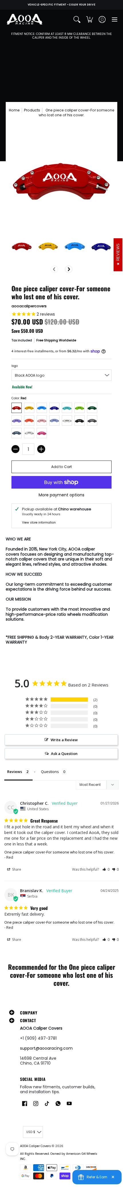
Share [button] (16, 869)
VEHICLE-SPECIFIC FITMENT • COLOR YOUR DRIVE (61, 4)
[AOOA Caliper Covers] (24, 19)
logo (14, 366)
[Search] (77, 19)
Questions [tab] (50, 771)
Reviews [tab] (14, 771)
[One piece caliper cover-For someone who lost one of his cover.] (21, 246)
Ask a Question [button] (64, 753)
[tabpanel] (61, 592)
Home (14, 110)
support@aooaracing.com (46, 1048)
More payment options (61, 495)
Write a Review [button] (64, 739)
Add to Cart (61, 466)
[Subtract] (15, 449)
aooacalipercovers (29, 306)
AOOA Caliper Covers (35, 1146)
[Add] (41, 449)
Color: (18, 398)
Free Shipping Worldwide (56, 340)
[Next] (68, 269)
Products (32, 110)
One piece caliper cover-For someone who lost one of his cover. (59, 852)
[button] (89, 19)
